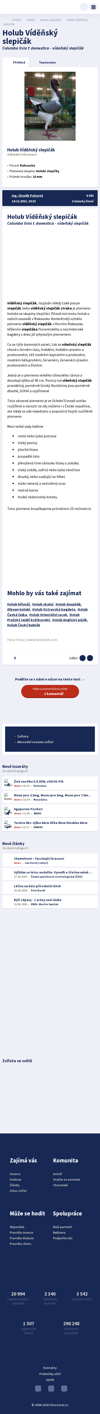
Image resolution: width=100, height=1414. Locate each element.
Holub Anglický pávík (69, 620)
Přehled (19, 62)
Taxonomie (47, 62)
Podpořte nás (63, 1238)
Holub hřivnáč (18, 604)
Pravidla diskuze (22, 1238)
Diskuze (15, 1179)
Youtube (37, 1390)
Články (15, 1185)
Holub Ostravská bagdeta (53, 609)
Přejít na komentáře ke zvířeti (50, 691)
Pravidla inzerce (21, 1232)
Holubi (31, 20)
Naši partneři (62, 1227)
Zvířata (16, 20)
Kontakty (50, 1368)
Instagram (50, 1390)
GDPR (50, 1380)
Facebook (63, 1390)
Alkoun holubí (18, 609)
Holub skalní (42, 604)
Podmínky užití (50, 1374)
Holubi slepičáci (51, 20)
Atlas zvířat (18, 1191)
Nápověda (17, 1227)
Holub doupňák (68, 604)
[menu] (93, 7)
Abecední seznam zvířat (35, 742)
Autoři (57, 1174)
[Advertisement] (50, 263)
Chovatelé (60, 1185)
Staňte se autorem (66, 1179)
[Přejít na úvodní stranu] (5, 20)
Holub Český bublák (23, 625)
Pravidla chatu (20, 1244)
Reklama (59, 1232)
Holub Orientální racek (48, 615)
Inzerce (15, 1174)
